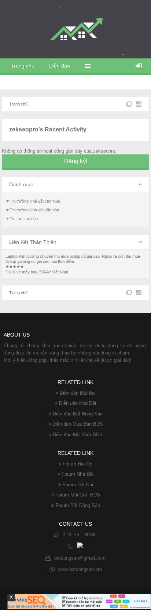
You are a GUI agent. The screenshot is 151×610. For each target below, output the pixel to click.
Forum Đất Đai (77, 484)
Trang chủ (22, 66)
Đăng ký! (75, 161)
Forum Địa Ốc (77, 464)
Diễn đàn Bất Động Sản (78, 414)
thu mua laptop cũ (70, 256)
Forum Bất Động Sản (77, 505)
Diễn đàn (59, 66)
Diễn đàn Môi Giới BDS (78, 434)
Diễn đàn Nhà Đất (77, 403)
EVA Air (44, 272)
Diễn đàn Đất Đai (78, 393)
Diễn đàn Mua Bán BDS (77, 424)
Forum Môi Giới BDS (77, 495)
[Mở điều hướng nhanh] (129, 104)
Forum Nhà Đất (78, 474)
